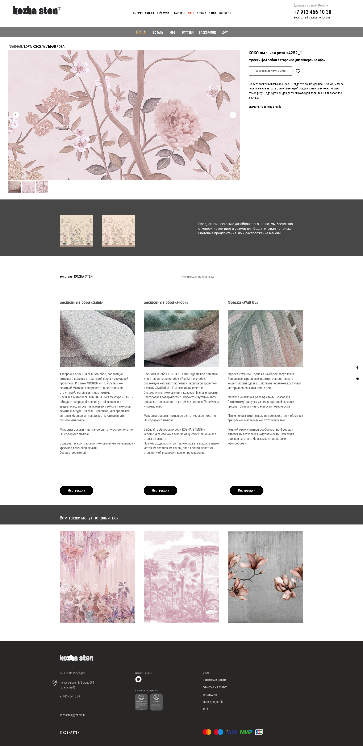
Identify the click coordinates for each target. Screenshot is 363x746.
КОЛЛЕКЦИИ (210, 694)
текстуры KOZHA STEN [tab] (76, 276)
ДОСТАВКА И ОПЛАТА (214, 680)
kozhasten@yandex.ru (72, 715)
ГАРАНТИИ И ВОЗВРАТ (215, 687)
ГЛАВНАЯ (15, 46)
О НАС (206, 672)
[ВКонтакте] (357, 378)
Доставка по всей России (311, 5)
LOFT (224, 32)
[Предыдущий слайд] (16, 115)
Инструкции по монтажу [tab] (198, 276)
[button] (270, 71)
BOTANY (158, 32)
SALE (205, 709)
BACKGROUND (208, 32)
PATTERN (188, 32)
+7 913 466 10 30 (312, 12)
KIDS (172, 32)
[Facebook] (357, 367)
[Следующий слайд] (233, 115)
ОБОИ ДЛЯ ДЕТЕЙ (213, 702)
